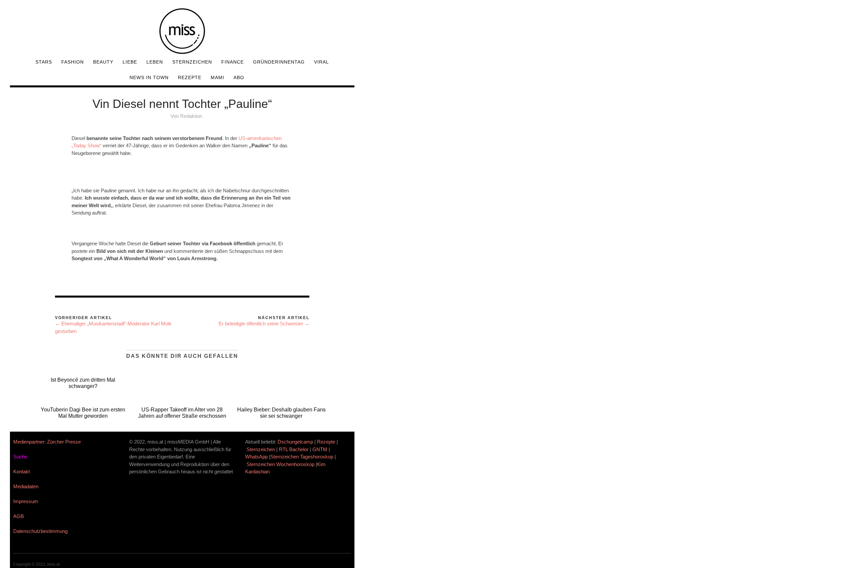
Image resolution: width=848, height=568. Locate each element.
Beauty (103, 62)
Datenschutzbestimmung (40, 531)
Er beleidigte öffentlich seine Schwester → (264, 323)
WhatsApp (256, 456)
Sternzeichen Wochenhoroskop (280, 464)
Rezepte (189, 77)
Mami (217, 77)
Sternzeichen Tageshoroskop (301, 456)
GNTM (319, 449)
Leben (154, 62)
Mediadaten (25, 486)
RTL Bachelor (293, 449)
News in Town (149, 77)
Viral (321, 62)
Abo (239, 77)
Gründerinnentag (279, 62)
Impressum (25, 501)
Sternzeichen (192, 62)
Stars (43, 62)
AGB (18, 516)
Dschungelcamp (295, 442)
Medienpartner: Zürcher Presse (47, 442)
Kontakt (21, 471)
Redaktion (191, 116)
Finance (232, 62)
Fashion (72, 62)
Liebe (130, 62)
